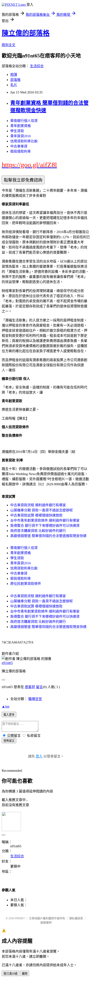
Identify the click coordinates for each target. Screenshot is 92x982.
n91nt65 (7, 663)
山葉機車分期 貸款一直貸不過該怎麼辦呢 (41, 510)
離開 (24, 973)
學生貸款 (17, 131)
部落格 (15, 80)
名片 (13, 85)
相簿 (13, 74)
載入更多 (9, 714)
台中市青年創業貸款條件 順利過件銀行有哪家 (45, 520)
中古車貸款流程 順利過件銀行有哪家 (38, 505)
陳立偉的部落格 (26, 33)
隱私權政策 (76, 918)
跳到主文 (8, 45)
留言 (39, 687)
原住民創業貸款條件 (25, 583)
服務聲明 (46, 922)
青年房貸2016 (20, 136)
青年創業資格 (20, 126)
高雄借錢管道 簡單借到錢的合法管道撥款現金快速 (48, 536)
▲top (5, 706)
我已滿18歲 (10, 973)
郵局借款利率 (20, 151)
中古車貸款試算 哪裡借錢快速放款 (36, 515)
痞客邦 (30, 687)
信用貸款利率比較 (24, 141)
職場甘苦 (35, 699)
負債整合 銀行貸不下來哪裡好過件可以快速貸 (45, 525)
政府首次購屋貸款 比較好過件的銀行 (38, 531)
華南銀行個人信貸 (24, 121)
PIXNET (20, 918)
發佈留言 (9, 740)
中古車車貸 (18, 146)
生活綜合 (37, 66)
